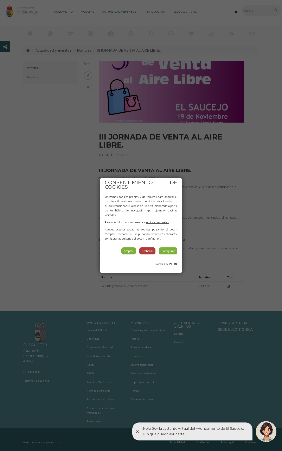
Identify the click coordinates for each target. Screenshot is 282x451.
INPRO (173, 264)
